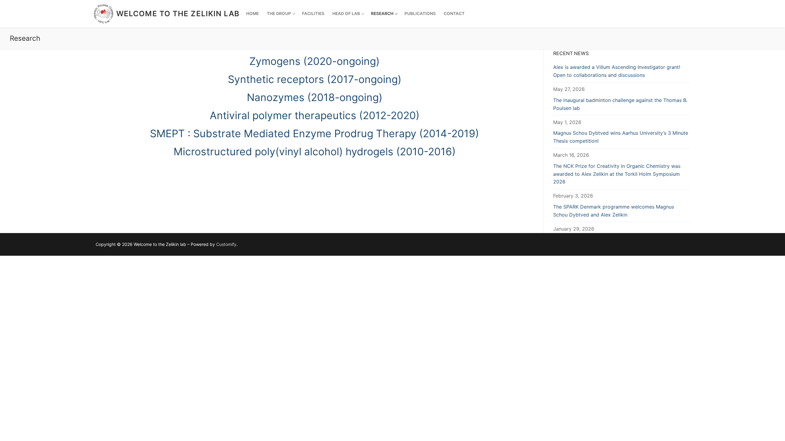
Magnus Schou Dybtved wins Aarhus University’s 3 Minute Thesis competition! (620, 137)
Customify (226, 244)
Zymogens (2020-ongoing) (314, 61)
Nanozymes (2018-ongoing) (314, 97)
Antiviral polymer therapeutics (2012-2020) (314, 115)
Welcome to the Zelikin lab (178, 13)
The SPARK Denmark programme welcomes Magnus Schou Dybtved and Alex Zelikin (613, 211)
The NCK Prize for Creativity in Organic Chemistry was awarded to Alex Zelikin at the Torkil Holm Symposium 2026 (616, 174)
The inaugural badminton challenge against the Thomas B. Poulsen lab (620, 104)
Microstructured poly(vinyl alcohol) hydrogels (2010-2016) (315, 151)
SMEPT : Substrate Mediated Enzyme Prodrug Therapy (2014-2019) (314, 133)
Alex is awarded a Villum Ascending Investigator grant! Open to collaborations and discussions (616, 71)
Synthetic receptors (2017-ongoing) (314, 79)
